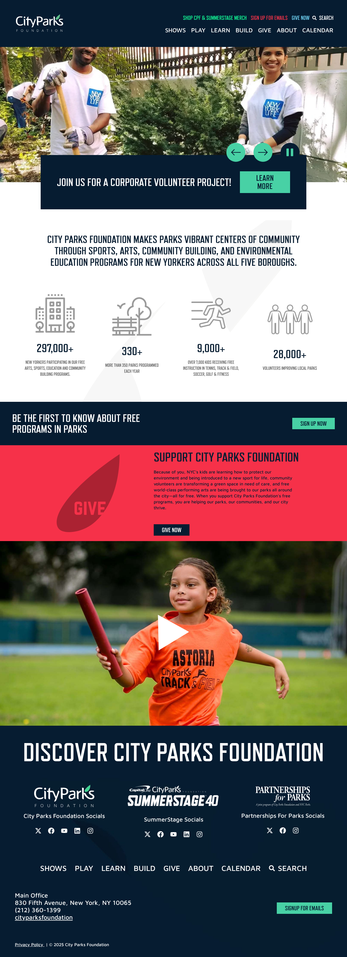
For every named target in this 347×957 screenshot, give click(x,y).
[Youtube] (64, 830)
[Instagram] (90, 830)
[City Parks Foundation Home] (61, 23)
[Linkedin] (77, 830)
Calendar (317, 30)
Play (198, 30)
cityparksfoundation (44, 917)
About (287, 30)
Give (264, 30)
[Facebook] (51, 830)
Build (244, 30)
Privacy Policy (29, 944)
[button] (235, 152)
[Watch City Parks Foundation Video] (173, 632)
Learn (220, 30)
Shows (175, 30)
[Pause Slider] (290, 152)
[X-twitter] (38, 830)
